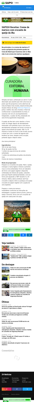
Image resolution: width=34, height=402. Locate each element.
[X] (27, 389)
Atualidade (13, 246)
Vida (24, 37)
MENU (17, 2)
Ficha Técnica (5, 394)
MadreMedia (5, 37)
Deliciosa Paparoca (23, 108)
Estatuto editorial (15, 394)
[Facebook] (17, 389)
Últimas (5, 302)
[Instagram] (7, 389)
